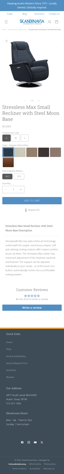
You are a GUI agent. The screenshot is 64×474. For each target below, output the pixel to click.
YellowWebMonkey (17, 464)
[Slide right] (38, 100)
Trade (10, 13)
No (7, 176)
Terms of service (19, 469)
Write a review (32, 307)
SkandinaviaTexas (29, 460)
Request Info (34, 209)
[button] (6, 22)
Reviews (10, 377)
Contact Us (54, 13)
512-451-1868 (13, 403)
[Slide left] (25, 100)
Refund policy (35, 464)
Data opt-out (49, 469)
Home (4, 30)
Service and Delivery (16, 356)
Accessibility (35, 469)
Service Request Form (16, 363)
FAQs (8, 349)
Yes (19, 176)
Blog (25, 13)
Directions (39, 13)
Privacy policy (50, 464)
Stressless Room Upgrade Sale (17, 30)
